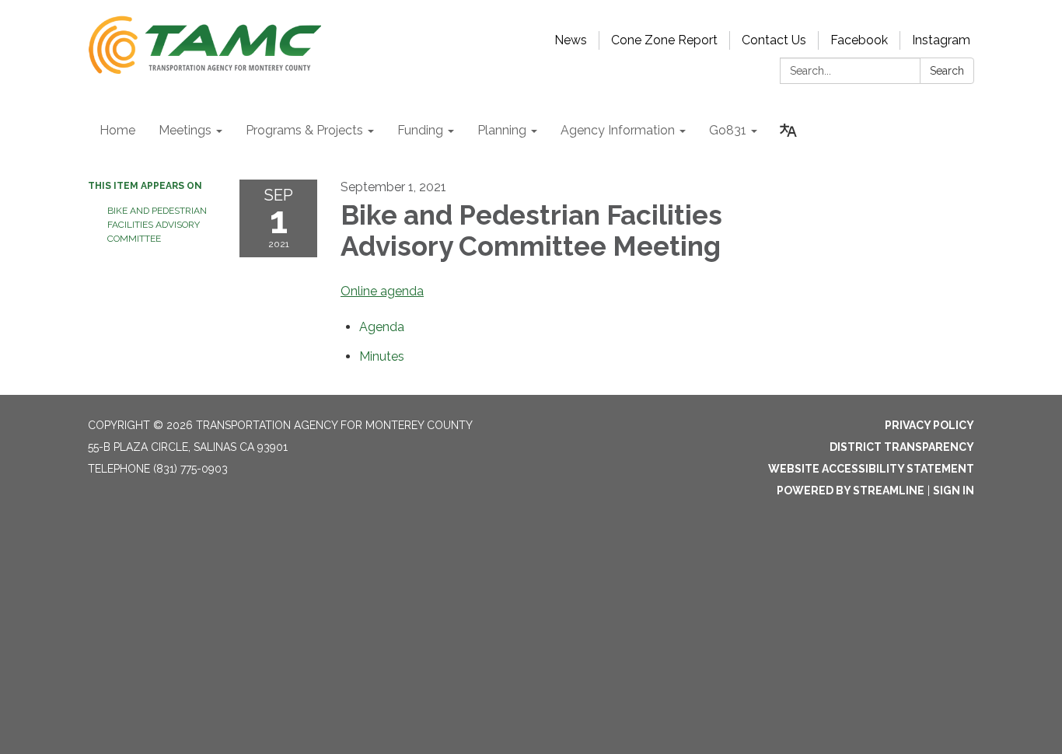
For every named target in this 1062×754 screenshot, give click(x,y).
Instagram (941, 40)
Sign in (953, 490)
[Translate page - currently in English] (788, 130)
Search (947, 71)
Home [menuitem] (117, 130)
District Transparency (902, 447)
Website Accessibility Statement (871, 469)
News (570, 40)
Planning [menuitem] (501, 130)
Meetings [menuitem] (185, 130)
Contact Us (774, 40)
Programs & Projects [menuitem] (304, 130)
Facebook (859, 40)
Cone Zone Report (664, 40)
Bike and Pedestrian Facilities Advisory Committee (157, 224)
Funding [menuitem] (420, 130)
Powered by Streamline (850, 490)
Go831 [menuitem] (727, 130)
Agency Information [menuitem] (618, 130)
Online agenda (382, 291)
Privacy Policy (929, 425)
